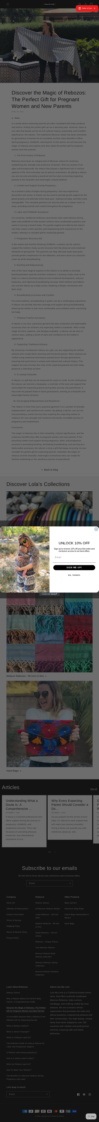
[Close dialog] (96, 529)
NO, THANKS (74, 575)
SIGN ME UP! (74, 568)
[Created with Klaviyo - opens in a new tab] (49, 594)
